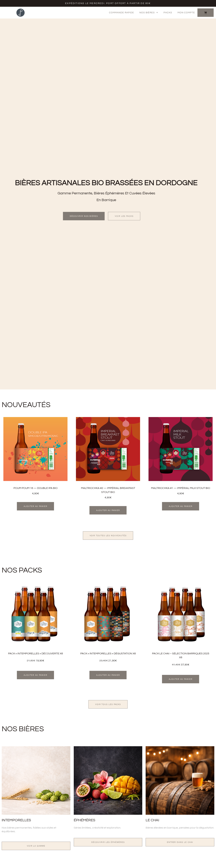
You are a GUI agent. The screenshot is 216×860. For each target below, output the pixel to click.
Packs (168, 12)
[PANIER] (205, 12)
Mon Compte (186, 12)
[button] (35, 506)
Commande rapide (121, 12)
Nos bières (147, 12)
